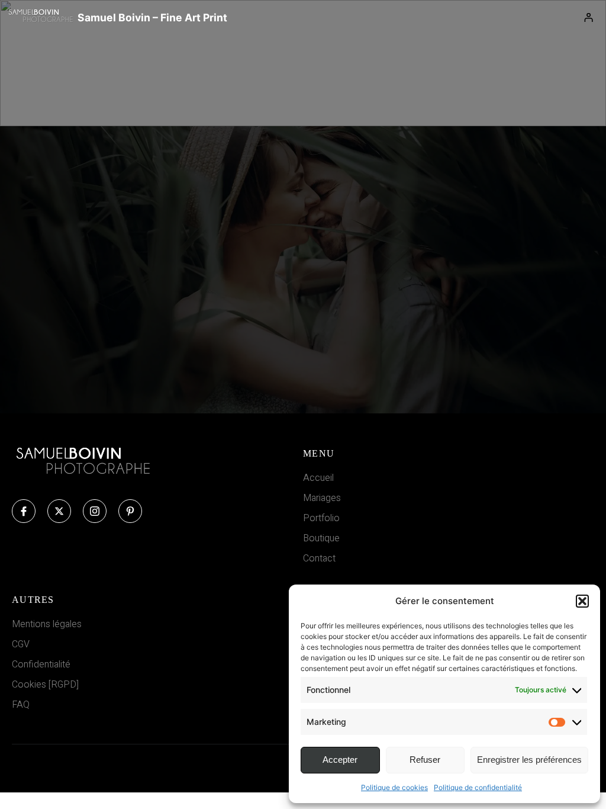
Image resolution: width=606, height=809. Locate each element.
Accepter (340, 760)
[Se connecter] (589, 18)
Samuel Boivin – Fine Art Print (152, 17)
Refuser (425, 760)
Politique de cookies (394, 787)
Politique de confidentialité (478, 787)
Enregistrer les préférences (529, 760)
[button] (582, 601)
